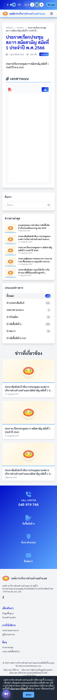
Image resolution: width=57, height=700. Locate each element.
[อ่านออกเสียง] (6, 694)
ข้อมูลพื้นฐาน (8, 613)
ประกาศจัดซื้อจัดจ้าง (11, 651)
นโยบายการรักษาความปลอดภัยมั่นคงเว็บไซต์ (28, 672)
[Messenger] (11, 5)
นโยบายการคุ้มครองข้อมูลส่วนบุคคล (36, 669)
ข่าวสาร (20, 27)
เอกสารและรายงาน (10, 630)
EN (19, 4)
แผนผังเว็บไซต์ (29, 675)
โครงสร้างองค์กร (9, 617)
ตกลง (28, 694)
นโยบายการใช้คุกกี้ (19, 688)
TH (14, 4)
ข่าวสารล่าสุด (7, 647)
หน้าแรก (9, 27)
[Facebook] (7, 5)
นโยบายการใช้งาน (11, 669)
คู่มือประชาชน (8, 634)
